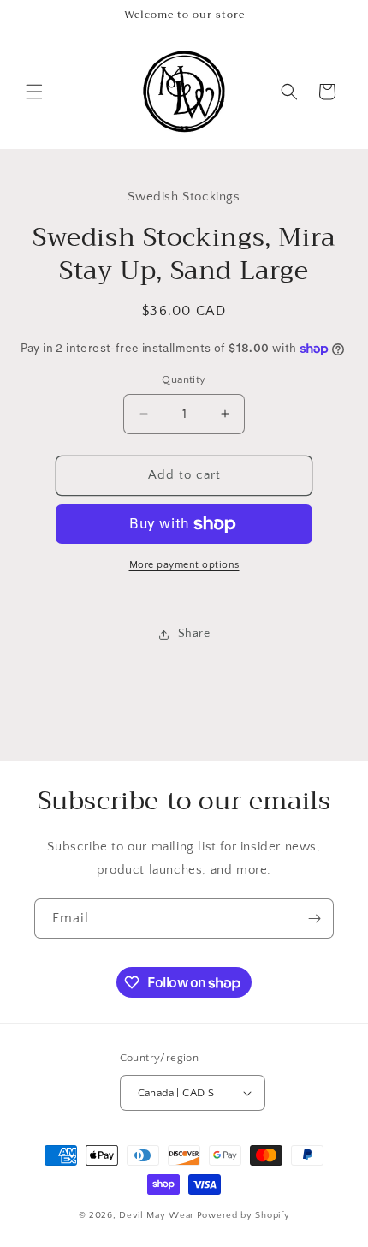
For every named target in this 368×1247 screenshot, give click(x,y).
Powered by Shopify (243, 1215)
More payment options (184, 564)
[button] (34, 91)
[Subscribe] (314, 918)
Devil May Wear (156, 1215)
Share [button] (194, 634)
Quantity (183, 379)
